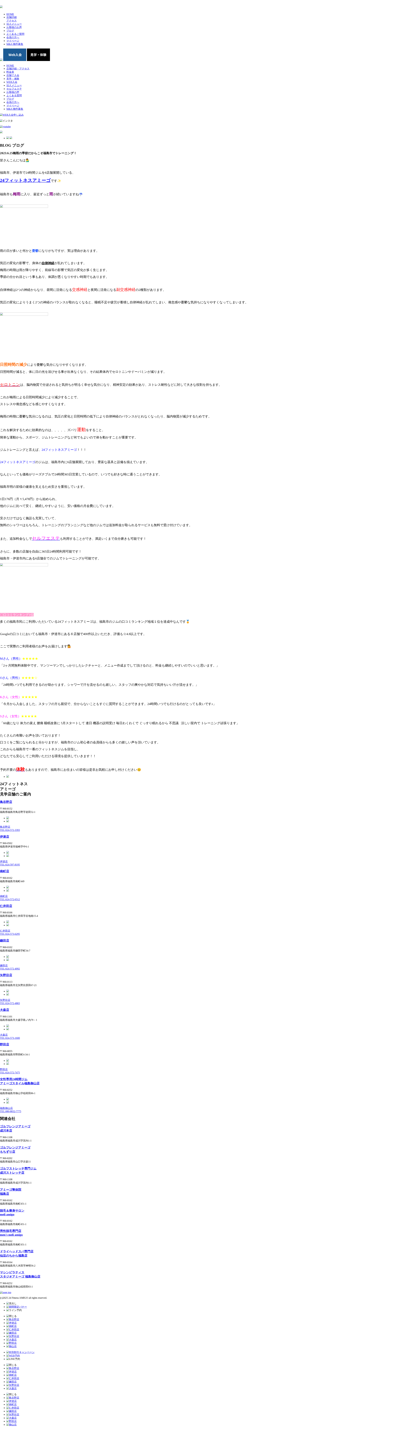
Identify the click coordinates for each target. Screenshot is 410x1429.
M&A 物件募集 (14, 109)
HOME (10, 65)
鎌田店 (4, 940)
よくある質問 (14, 95)
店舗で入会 (12, 75)
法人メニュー (14, 85)
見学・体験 (12, 78)
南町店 (4, 871)
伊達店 (4, 836)
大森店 (4, 1010)
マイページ (12, 105)
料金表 (10, 72)
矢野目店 (6, 975)
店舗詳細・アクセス (17, 68)
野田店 (4, 1044)
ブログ (10, 98)
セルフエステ (14, 88)
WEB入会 (11, 82)
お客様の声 (12, 92)
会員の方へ (12, 102)
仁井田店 (6, 906)
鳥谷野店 (6, 802)
